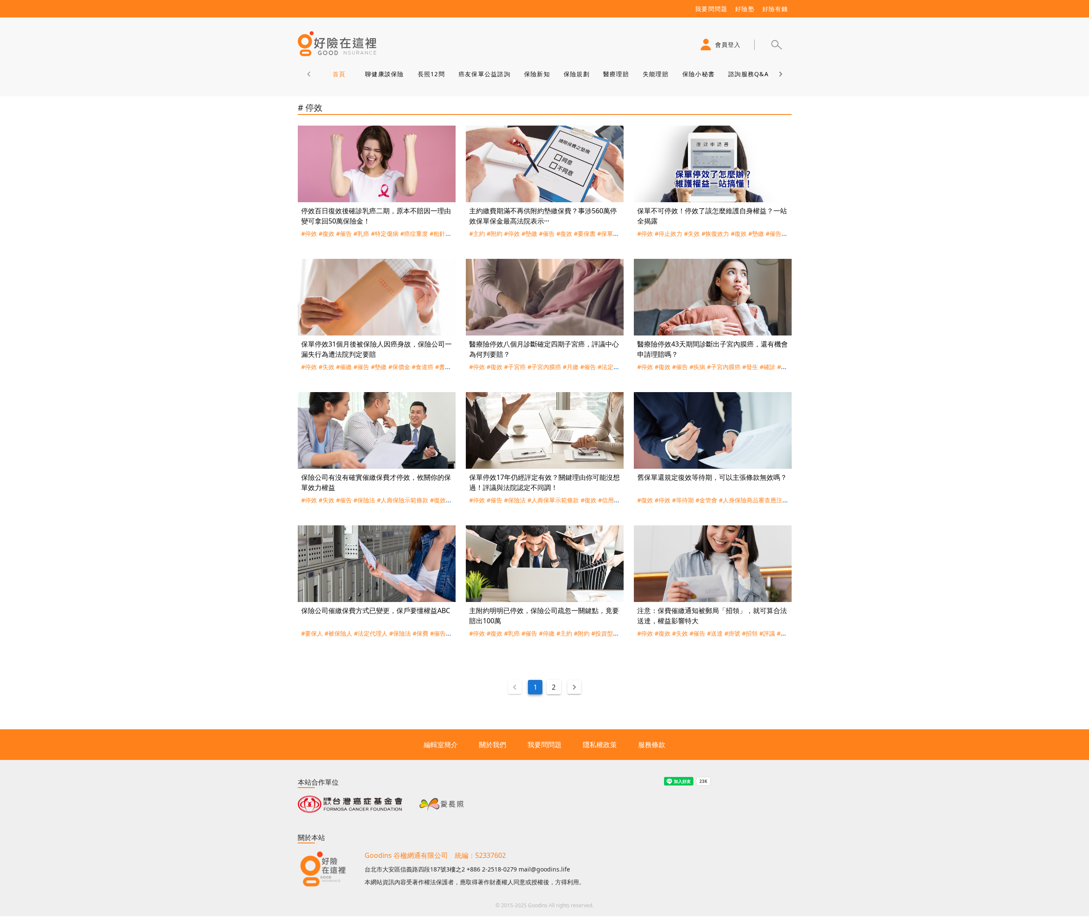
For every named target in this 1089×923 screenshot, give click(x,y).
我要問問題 (544, 744)
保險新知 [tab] (537, 74)
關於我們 (492, 744)
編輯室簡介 (441, 744)
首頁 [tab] (338, 74)
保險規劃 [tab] (576, 74)
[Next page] (574, 687)
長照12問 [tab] (431, 74)
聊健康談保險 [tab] (384, 74)
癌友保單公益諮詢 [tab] (484, 74)
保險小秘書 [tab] (698, 74)
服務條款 (651, 744)
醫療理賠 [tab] (616, 74)
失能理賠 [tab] (655, 74)
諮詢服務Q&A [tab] (748, 74)
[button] (776, 44)
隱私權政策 (600, 744)
